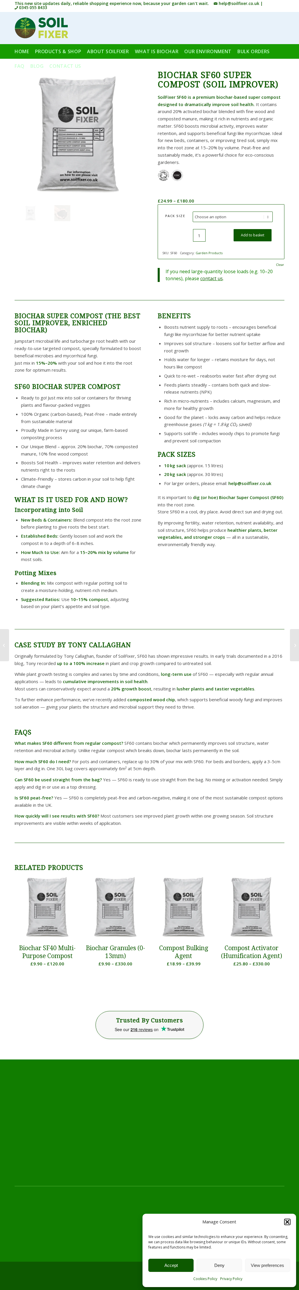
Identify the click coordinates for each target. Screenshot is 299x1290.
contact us (211, 278)
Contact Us (121, 1210)
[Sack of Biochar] (78, 134)
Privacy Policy (231, 1278)
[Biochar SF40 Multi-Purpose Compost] (4, 645)
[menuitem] (25, 51)
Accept (171, 1265)
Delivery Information (35, 1210)
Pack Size (175, 216)
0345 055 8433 (32, 7)
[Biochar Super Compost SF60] (62, 213)
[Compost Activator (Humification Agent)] (294, 645)
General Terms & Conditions (43, 1225)
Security (23, 1239)
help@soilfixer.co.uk (238, 3)
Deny (219, 1265)
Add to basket (252, 235)
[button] (287, 1222)
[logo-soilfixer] (41, 28)
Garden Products (209, 253)
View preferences (267, 1265)
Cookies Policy (205, 1278)
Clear (280, 264)
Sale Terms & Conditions (39, 1232)
